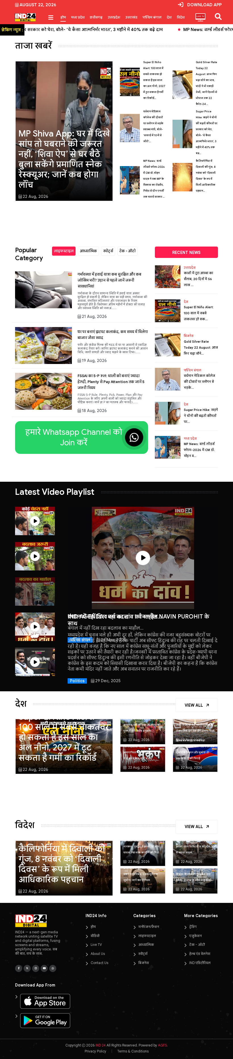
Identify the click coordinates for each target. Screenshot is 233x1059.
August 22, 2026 (38, 4)
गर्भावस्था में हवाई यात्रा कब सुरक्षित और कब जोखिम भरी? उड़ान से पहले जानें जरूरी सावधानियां (109, 280)
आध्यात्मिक (88, 251)
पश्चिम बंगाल (152, 17)
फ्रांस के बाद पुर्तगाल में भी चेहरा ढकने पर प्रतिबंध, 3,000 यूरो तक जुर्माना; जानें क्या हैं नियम (140, 874)
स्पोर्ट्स (108, 251)
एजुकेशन (195, 936)
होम (63, 17)
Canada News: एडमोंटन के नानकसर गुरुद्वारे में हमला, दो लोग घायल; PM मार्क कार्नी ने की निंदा (141, 846)
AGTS (162, 1045)
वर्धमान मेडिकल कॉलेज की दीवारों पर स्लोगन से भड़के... (199, 382)
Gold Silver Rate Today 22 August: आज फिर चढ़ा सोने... (201, 347)
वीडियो (95, 936)
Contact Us (99, 963)
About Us (98, 954)
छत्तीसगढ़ (96, 17)
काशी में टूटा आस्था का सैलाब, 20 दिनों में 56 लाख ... (198, 279)
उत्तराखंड (131, 17)
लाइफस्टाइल (64, 251)
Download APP (204, 4)
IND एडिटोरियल (200, 963)
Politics (77, 680)
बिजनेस (189, 336)
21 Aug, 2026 (94, 316)
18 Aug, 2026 (94, 410)
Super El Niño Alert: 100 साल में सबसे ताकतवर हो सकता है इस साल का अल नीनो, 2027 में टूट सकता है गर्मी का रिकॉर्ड (63, 737)
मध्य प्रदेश (78, 17)
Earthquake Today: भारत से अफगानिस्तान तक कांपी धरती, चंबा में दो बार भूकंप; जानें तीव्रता (142, 752)
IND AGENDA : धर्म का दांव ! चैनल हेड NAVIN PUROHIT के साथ (138, 620)
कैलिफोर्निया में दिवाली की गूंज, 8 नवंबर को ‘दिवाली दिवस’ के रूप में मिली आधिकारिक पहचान (61, 864)
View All (194, 705)
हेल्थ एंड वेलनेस (199, 954)
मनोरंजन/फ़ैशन (148, 926)
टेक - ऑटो (127, 251)
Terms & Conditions (133, 1051)
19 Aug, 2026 (94, 360)
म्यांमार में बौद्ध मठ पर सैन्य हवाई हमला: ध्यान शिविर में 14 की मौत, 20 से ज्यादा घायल (195, 846)
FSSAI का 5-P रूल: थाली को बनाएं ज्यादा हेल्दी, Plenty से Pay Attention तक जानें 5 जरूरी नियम (111, 381)
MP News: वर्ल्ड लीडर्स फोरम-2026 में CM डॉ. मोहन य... (199, 450)
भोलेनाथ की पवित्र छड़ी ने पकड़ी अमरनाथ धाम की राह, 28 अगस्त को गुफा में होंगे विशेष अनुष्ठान (142, 725)
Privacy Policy (95, 1051)
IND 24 (100, 1045)
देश (169, 17)
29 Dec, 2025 (107, 680)
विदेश (181, 17)
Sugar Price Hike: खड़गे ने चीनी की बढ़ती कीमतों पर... (201, 416)
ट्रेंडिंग (193, 926)
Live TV (96, 944)
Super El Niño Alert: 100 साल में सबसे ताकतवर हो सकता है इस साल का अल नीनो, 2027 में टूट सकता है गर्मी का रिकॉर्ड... (154, 80)
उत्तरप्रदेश (114, 17)
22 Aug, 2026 (35, 196)
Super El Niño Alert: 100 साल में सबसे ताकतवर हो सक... (199, 313)
